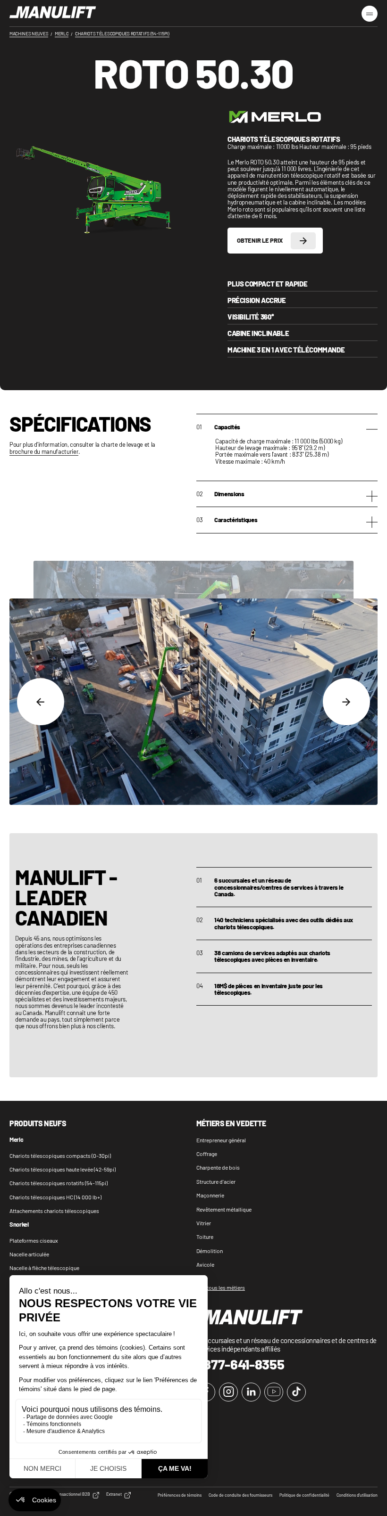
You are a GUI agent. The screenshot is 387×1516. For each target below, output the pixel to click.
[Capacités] (372, 430)
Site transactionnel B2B (68, 1494)
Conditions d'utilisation (357, 1495)
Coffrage (206, 1153)
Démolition (209, 1250)
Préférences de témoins (180, 1495)
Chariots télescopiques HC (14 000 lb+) (55, 1197)
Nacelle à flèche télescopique (44, 1267)
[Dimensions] (372, 497)
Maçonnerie (210, 1195)
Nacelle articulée (29, 1254)
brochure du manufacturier (43, 451)
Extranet (114, 1494)
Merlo (16, 1140)
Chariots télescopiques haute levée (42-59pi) (62, 1169)
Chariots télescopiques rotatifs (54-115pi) (58, 1183)
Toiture (204, 1236)
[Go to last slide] (40, 701)
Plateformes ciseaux (33, 1240)
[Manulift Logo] (52, 12)
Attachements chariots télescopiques (54, 1210)
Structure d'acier (216, 1181)
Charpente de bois (218, 1167)
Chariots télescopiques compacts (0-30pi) (60, 1155)
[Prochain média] (346, 701)
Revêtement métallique (224, 1209)
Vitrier (203, 1223)
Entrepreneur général (221, 1140)
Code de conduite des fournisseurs (240, 1495)
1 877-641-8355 (240, 1364)
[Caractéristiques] (372, 523)
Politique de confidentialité (304, 1495)
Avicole (205, 1264)
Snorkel (19, 1224)
